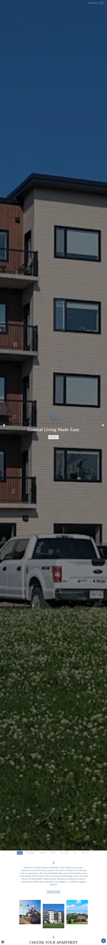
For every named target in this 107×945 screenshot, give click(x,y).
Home (19, 853)
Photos (53, 853)
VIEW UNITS (53, 437)
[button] (102, 2)
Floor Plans (65, 853)
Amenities (43, 853)
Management (31, 853)
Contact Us (85, 853)
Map (75, 853)
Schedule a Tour (53, 892)
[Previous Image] (4, 425)
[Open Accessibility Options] (2, 942)
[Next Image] (103, 425)
